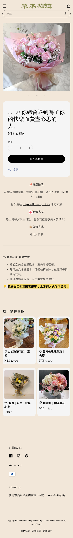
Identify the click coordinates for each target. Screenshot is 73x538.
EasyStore (36, 524)
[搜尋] (64, 13)
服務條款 (25, 530)
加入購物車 (36, 159)
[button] (4, 6)
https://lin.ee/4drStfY (36, 204)
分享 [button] (15, 169)
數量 (10, 141)
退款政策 (48, 530)
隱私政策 (36, 530)
